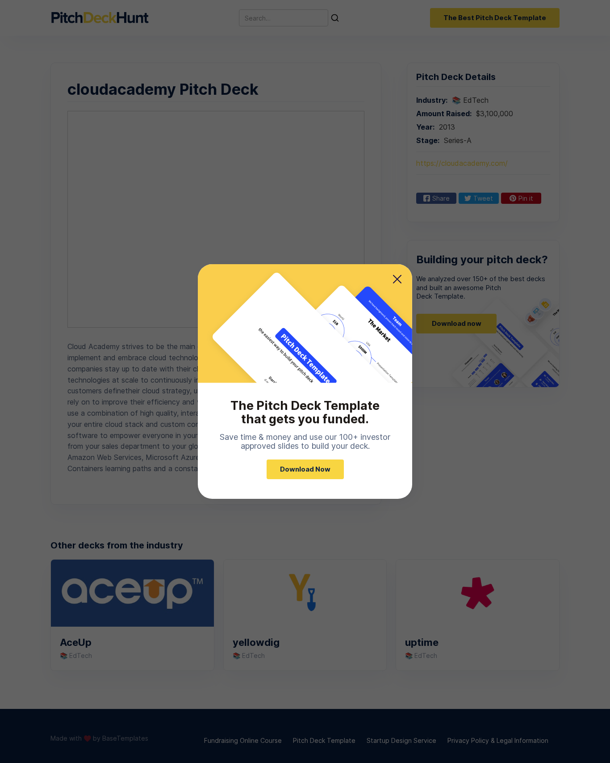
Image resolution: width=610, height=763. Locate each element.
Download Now (305, 469)
